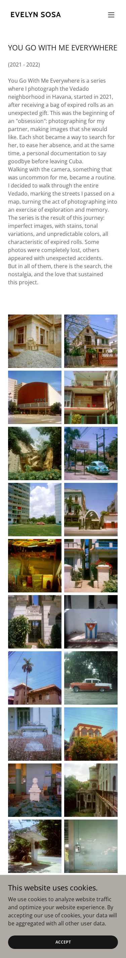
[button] (111, 15)
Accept (63, 942)
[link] (35, 15)
